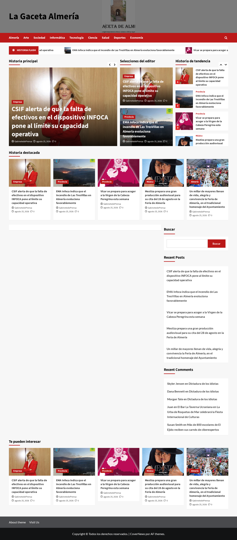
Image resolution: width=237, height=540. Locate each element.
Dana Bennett (176, 391)
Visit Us (34, 522)
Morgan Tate (175, 399)
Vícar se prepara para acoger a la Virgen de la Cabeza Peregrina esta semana (209, 123)
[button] (226, 38)
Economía (136, 38)
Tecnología (76, 38)
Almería (14, 38)
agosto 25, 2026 (43, 141)
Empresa (17, 102)
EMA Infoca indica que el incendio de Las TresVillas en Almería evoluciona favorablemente (99, 50)
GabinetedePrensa (23, 141)
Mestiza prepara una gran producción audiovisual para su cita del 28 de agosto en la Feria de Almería (162, 197)
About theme (17, 522)
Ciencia (92, 38)
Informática (57, 38)
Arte (26, 38)
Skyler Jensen (175, 383)
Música (199, 135)
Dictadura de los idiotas (203, 383)
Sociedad (39, 38)
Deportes (120, 38)
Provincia (129, 117)
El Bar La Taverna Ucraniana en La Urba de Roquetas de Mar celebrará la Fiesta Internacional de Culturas (195, 412)
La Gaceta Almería (44, 16)
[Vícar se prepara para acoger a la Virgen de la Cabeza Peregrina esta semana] (184, 121)
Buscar (169, 229)
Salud (105, 38)
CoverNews (137, 534)
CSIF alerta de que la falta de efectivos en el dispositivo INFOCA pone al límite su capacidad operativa (60, 121)
